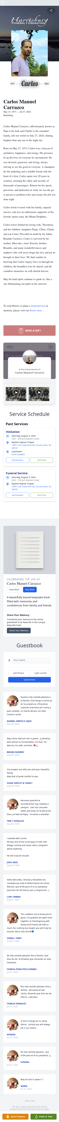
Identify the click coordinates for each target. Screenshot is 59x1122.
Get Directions (17, 460)
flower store (36, 310)
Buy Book (29, 589)
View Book (14, 589)
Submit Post (29, 679)
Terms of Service (37, 1109)
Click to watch (18, 454)
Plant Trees (41, 460)
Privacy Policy (21, 1109)
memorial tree (38, 305)
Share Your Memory (18, 630)
